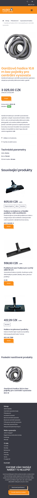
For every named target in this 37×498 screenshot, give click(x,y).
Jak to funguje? (8, 433)
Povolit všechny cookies (18, 492)
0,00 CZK (32, 4)
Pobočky (6, 454)
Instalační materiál (9, 415)
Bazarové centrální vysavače (12, 420)
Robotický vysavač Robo (11, 424)
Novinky (6, 448)
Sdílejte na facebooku (10, 138)
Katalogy (6, 437)
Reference (7, 450)
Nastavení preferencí (18, 487)
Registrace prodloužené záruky (13, 435)
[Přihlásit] (32, 1)
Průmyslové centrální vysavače (12, 422)
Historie (6, 452)
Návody (6, 439)
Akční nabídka (8, 409)
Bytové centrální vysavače (11, 417)
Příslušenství (14, 21)
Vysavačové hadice (26, 21)
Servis (5, 457)
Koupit (6, 98)
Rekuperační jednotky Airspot (12, 426)
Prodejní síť (7, 459)
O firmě (6, 446)
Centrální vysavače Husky (11, 411)
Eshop (7, 21)
